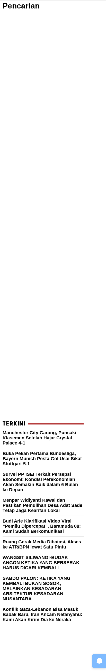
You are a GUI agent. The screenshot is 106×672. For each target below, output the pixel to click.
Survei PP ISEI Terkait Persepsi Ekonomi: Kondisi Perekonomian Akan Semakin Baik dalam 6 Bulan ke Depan (40, 482)
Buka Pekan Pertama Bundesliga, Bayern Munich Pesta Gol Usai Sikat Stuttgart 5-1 (42, 458)
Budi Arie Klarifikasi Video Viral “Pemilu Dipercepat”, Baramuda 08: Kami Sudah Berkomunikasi (42, 526)
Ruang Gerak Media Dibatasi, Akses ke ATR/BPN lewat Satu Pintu (42, 544)
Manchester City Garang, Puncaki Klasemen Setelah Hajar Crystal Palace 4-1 (39, 438)
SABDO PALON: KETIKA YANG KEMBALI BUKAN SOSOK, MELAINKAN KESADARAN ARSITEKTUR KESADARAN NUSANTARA (36, 588)
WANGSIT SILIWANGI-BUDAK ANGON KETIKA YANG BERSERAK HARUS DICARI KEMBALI (41, 562)
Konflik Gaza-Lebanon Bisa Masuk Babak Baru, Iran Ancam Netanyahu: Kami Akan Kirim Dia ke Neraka (42, 614)
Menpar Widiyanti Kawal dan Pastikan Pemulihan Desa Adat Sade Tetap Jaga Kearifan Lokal (42, 505)
